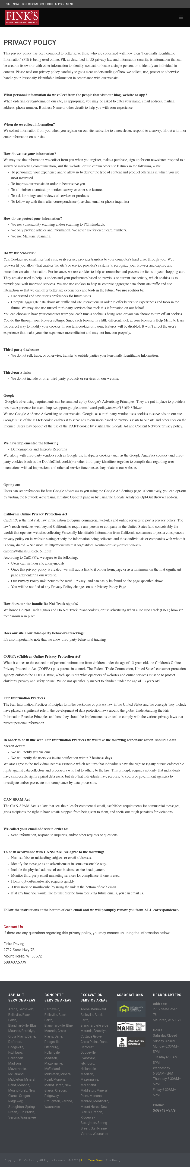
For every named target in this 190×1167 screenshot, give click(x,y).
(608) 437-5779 (164, 1110)
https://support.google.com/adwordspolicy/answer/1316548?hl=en (94, 407)
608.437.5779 (14, 962)
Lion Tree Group (93, 1160)
